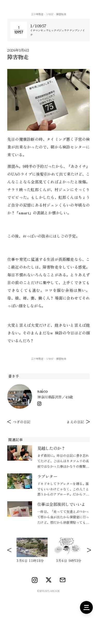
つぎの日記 (22, 421)
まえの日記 (75, 421)
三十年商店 (37, 14)
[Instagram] (39, 404)
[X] (48, 580)
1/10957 (49, 14)
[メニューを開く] (86, 607)
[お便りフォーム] (62, 580)
